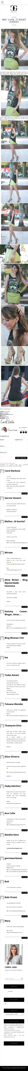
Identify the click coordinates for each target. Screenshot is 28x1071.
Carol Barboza (12, 470)
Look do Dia (14, 17)
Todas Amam (12, 675)
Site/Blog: (3, 452)
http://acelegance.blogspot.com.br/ (16, 824)
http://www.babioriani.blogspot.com (16, 911)
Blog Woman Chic (14, 637)
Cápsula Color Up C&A (9, 1030)
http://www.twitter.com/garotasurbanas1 (17, 871)
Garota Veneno (13, 497)
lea (6, 657)
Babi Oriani (11, 897)
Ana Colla (10, 813)
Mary (7, 920)
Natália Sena (12, 834)
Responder (24, 493)
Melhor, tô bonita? (15, 521)
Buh (7, 881)
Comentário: (19, 439)
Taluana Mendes (14, 704)
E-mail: (2, 446)
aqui (12, 120)
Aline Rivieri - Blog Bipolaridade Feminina (16, 582)
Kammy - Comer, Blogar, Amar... (16, 613)
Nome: (2, 439)
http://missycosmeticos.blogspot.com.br (17, 715)
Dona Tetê (7, 411)
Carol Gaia (10, 991)
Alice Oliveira (12, 756)
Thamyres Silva (13, 725)
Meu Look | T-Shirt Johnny (14, 21)
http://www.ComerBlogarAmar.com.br (16, 628)
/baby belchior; (13, 785)
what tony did (21, 1068)
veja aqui (7, 120)
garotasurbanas (13, 858)
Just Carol (9, 488)
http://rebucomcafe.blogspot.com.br (16, 772)
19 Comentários (23, 427)
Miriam (9, 552)
